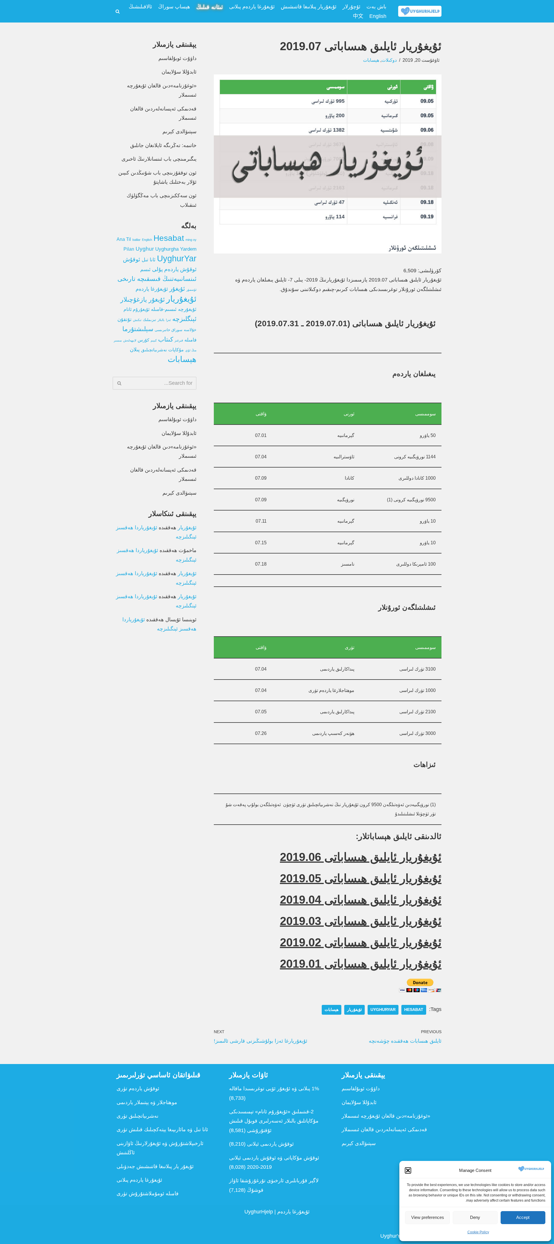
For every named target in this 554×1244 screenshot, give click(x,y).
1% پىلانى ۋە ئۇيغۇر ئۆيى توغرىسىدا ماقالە (274, 1088)
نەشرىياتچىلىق (154, 349)
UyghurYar (383, 1009)
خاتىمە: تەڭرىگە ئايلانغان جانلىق (163, 145)
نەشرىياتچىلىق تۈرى (137, 1116)
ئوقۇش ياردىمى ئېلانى (270, 1144)
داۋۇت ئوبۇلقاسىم (177, 58)
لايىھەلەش (129, 340)
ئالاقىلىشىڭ (140, 7)
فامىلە (190, 340)
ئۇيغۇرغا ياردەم (152, 289)
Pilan (128, 249)
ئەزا (168, 320)
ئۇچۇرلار (351, 7)
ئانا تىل (149, 259)
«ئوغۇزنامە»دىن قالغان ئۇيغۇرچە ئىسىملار (386, 1116)
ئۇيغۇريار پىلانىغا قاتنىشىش (308, 7)
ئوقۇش (131, 259)
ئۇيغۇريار (354, 1009)
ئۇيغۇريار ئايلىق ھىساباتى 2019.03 (360, 921)
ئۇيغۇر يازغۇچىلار (142, 299)
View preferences (427, 1217)
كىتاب (165, 339)
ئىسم (145, 269)
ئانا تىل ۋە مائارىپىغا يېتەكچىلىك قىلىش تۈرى (162, 1129)
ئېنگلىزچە (184, 318)
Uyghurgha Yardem (175, 249)
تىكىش (137, 320)
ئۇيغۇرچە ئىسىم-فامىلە (173, 309)
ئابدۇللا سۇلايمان (179, 72)
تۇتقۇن (124, 319)
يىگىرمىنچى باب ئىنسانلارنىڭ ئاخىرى (158, 159)
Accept (522, 1217)
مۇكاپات (176, 349)
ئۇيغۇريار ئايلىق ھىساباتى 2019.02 (360, 942)
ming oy (191, 239)
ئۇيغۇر (177, 288)
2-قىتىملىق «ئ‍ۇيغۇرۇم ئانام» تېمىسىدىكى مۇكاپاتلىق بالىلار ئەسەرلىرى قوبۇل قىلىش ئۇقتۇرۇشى (274, 1121)
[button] (408, 1170)
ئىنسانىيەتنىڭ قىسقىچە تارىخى (156, 278)
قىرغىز (179, 340)
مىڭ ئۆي (190, 350)
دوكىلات (389, 60)
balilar (136, 239)
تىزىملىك (149, 320)
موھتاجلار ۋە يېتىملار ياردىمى (147, 1102)
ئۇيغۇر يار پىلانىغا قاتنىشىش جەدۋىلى (155, 1166)
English (377, 16)
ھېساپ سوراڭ (174, 7)
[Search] (117, 11)
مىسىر (118, 340)
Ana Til (124, 239)
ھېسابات (371, 60)
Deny (475, 1217)
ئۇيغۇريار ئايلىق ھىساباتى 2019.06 (360, 857)
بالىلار (161, 320)
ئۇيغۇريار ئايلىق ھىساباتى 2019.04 (360, 899)
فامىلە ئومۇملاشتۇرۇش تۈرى (148, 1193)
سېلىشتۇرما (137, 329)
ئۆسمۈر (191, 289)
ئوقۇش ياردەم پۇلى (174, 269)
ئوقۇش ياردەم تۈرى (138, 1088)
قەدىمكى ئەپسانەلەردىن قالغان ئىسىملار (384, 1129)
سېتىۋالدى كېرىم (179, 131)
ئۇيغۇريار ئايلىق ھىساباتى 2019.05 (360, 878)
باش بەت (376, 7)
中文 (358, 16)
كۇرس (143, 339)
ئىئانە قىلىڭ (209, 7)
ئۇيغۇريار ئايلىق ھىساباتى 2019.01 (360, 963)
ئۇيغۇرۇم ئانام (136, 309)
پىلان (135, 349)
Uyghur (145, 249)
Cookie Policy (478, 1232)
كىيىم (154, 340)
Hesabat (413, 1009)
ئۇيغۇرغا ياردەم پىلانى (252, 7)
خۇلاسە (190, 329)
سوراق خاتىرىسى (168, 330)
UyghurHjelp (258, 1212)
